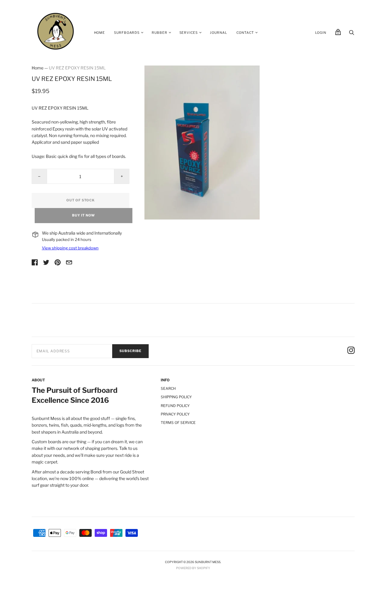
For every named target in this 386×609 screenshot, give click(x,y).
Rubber (159, 32)
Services (188, 32)
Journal (218, 32)
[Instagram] (351, 351)
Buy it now (83, 215)
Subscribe (130, 351)
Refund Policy (175, 405)
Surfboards (127, 32)
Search (168, 388)
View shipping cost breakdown (70, 247)
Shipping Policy (176, 397)
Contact (245, 32)
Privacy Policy (175, 414)
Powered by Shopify (193, 568)
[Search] (352, 34)
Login (320, 32)
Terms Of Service (178, 422)
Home (99, 32)
